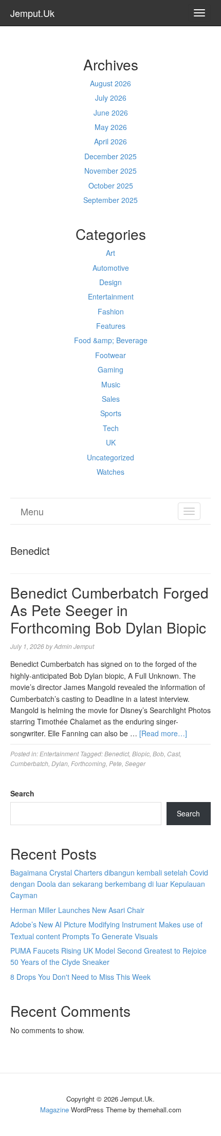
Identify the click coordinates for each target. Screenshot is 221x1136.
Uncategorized (110, 457)
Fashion (111, 311)
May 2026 (111, 127)
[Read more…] (163, 733)
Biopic (141, 753)
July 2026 (110, 97)
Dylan (59, 763)
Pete (115, 763)
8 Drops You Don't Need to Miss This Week (80, 977)
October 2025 (110, 185)
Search (22, 793)
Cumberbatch (29, 763)
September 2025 (110, 200)
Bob (158, 753)
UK (111, 442)
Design (110, 282)
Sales (111, 399)
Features (110, 326)
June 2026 (111, 112)
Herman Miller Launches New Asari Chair (77, 910)
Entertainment (111, 296)
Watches (110, 472)
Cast (173, 753)
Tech (111, 428)
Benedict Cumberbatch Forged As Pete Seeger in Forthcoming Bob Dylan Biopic (109, 609)
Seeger (135, 763)
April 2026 (110, 141)
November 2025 (110, 170)
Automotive (111, 268)
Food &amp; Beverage (111, 340)
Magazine (54, 1109)
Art (110, 253)
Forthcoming (88, 763)
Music (110, 384)
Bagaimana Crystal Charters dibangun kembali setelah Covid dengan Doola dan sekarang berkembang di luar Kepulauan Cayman (109, 884)
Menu (32, 511)
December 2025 (110, 156)
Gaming (110, 369)
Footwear (110, 355)
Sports (110, 413)
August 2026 (110, 83)
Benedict (116, 753)
